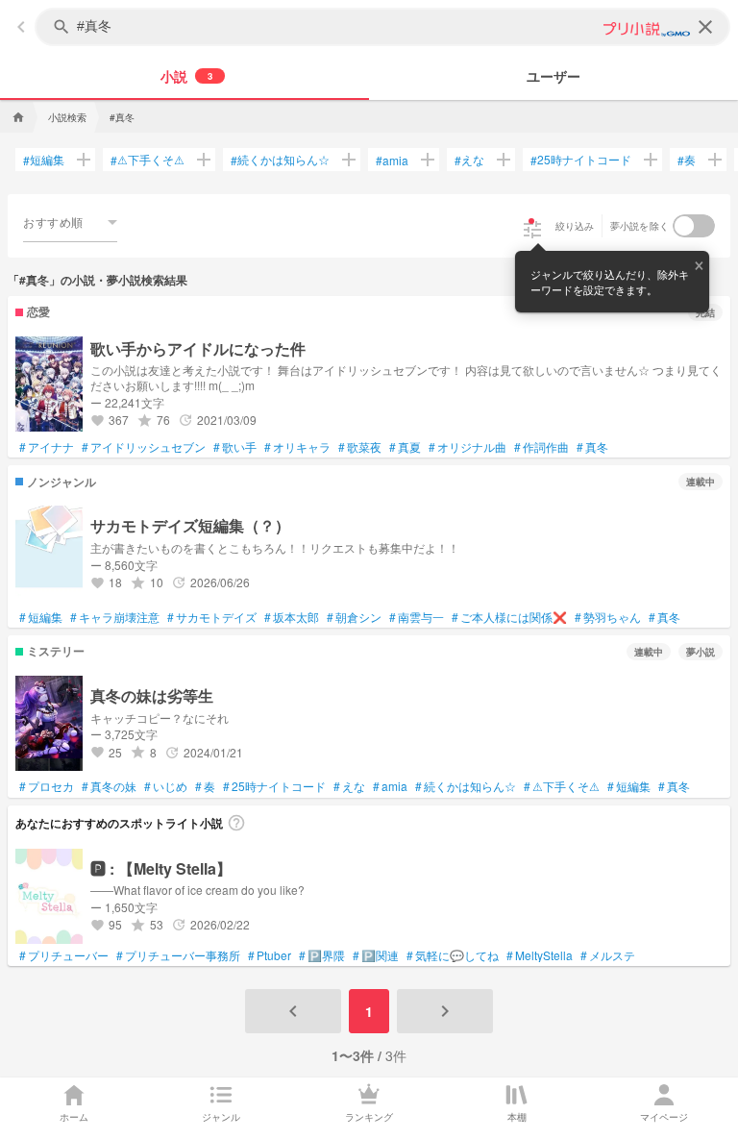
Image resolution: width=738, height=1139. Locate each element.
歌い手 (235, 447)
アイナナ (46, 447)
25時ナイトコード (580, 159)
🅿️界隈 (322, 955)
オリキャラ (297, 447)
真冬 (592, 447)
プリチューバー (64, 955)
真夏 (405, 447)
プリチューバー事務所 (178, 955)
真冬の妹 (109, 786)
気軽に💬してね (452, 955)
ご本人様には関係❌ (509, 617)
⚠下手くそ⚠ (147, 159)
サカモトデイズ (212, 617)
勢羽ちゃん (608, 617)
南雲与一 (416, 617)
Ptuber (269, 955)
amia (392, 160)
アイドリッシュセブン (144, 447)
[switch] (694, 225)
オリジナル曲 (467, 447)
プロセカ (46, 786)
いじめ (165, 786)
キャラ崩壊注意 (115, 617)
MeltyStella (539, 955)
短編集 (43, 159)
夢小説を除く (640, 226)
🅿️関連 (376, 955)
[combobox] (70, 222)
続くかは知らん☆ (280, 159)
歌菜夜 (359, 447)
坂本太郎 (291, 617)
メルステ (607, 955)
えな (469, 159)
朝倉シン (354, 617)
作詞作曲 (541, 447)
